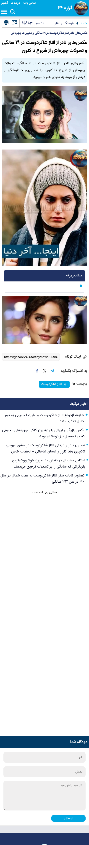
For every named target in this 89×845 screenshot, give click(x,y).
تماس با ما (30, 3)
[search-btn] (13, 12)
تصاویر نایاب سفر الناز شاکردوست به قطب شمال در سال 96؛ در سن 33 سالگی (42, 479)
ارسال (68, 818)
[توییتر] (45, 371)
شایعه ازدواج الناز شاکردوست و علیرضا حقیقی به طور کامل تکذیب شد (44, 418)
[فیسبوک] (37, 371)
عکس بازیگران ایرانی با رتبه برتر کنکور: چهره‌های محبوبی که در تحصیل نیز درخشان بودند (43, 433)
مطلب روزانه (74, 275)
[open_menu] (5, 12)
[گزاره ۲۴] (81, 8)
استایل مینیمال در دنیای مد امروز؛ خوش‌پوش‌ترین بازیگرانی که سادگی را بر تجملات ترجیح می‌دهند (48, 463)
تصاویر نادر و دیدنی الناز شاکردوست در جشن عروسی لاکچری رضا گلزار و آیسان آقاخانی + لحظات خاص (45, 448)
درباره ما (16, 3)
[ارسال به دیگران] (13, 24)
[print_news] (6, 22)
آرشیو (4, 3)
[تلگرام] (52, 371)
